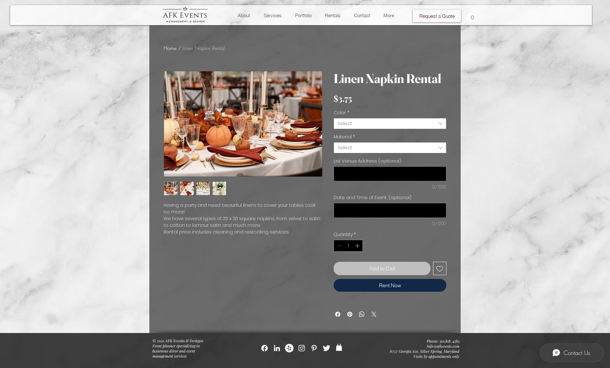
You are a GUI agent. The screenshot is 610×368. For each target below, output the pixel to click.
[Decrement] (338, 245)
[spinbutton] (348, 245)
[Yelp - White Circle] (289, 348)
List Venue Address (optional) (367, 161)
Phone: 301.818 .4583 (443, 341)
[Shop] (339, 347)
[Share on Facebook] (338, 314)
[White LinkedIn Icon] (277, 348)
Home (170, 48)
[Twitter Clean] (326, 348)
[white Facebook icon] (264, 348)
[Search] (454, 12)
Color (341, 112)
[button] (472, 15)
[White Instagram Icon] (301, 348)
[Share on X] (374, 314)
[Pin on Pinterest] (350, 314)
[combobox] (390, 123)
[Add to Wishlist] (439, 268)
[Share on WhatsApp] (362, 314)
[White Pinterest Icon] (314, 348)
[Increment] (358, 245)
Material (344, 137)
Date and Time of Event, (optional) (372, 197)
